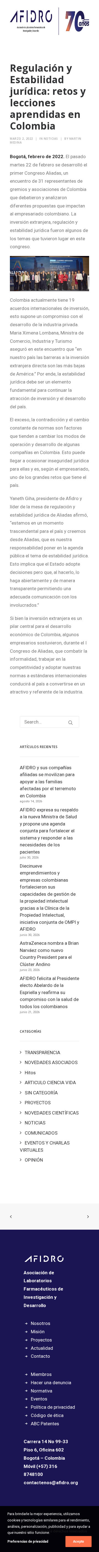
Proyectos (41, 1340)
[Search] (49, 722)
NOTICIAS (51, 139)
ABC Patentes (45, 1423)
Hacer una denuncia (51, 1382)
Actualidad (42, 1348)
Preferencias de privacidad (27, 1541)
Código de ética (47, 1415)
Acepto (78, 1541)
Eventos (39, 1399)
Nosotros (40, 1323)
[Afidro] (49, 21)
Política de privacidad (53, 1407)
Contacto (40, 1356)
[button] (86, 21)
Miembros (41, 1374)
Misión (38, 1331)
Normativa (41, 1391)
